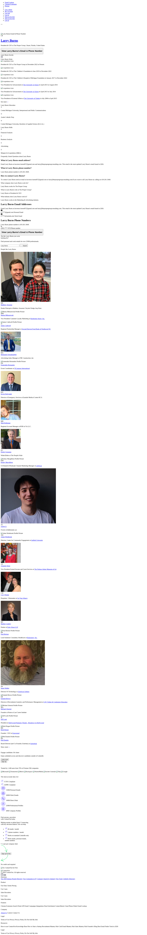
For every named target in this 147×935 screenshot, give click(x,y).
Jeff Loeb (4, 719)
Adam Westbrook (6, 537)
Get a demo (8, 9)
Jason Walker (5, 688)
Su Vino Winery (22, 598)
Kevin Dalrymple (6, 394)
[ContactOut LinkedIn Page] (2, 875)
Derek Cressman (6, 452)
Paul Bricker (5, 634)
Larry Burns (9, 40)
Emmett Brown (5, 698)
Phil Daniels (4, 740)
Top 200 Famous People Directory (12, 879)
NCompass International (22, 368)
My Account (9, 11)
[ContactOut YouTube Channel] (5, 875)
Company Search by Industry (46, 879)
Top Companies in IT (29, 879)
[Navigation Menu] (1, 24)
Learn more (5, 759)
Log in (7, 15)
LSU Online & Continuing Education (55, 702)
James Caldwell (6, 325)
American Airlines (23, 691)
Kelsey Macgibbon (7, 462)
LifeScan (39, 466)
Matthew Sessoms (6, 305)
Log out (7, 13)
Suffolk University (37, 540)
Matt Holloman (5, 423)
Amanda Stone (5, 566)
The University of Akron (31, 85)
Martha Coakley (6, 624)
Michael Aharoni (6, 709)
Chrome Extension (11, 4)
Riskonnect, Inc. (32, 637)
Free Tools (59, 879)
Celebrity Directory (69, 879)
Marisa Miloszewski (7, 315)
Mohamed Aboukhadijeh (8, 354)
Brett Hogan (5, 730)
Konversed (15, 733)
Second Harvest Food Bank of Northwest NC (36, 329)
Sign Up (4, 761)
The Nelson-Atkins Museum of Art (45, 569)
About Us (4, 913)
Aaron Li (4, 526)
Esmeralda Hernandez (8, 365)
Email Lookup (9, 2)
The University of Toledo (32, 98)
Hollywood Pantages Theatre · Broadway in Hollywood (26, 723)
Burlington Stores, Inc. (37, 318)
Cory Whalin (5, 595)
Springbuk (33, 743)
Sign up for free (10, 17)
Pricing (7, 6)
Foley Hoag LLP (12, 627)
